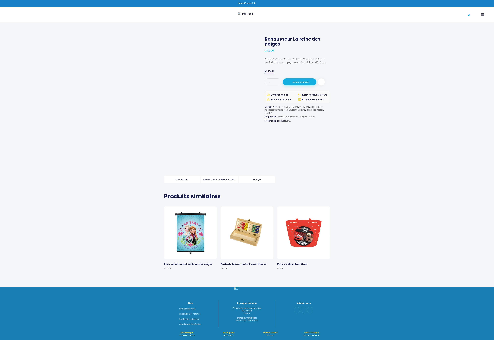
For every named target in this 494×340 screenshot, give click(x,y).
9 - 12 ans (304, 106)
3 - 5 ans (283, 106)
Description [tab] (182, 180)
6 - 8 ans (293, 106)
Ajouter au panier (301, 82)
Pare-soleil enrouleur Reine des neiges (188, 264)
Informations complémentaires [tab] (219, 180)
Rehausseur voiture (295, 109)
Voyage (268, 112)
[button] (321, 81)
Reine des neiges (314, 109)
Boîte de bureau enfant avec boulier (244, 264)
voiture (311, 116)
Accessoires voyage (275, 109)
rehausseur (283, 116)
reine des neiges (298, 116)
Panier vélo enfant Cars (292, 264)
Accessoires (316, 106)
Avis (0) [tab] (257, 180)
